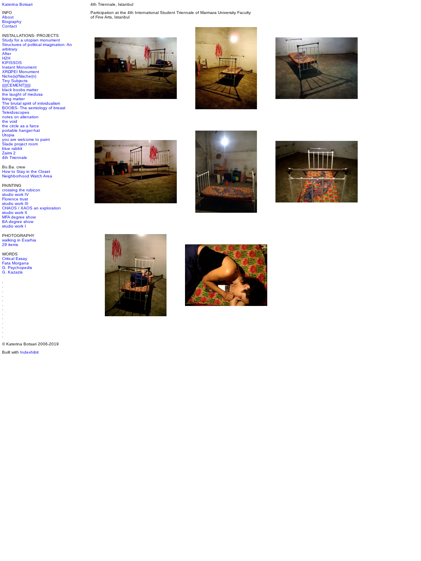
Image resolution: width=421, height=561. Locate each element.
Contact (9, 26)
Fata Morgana (15, 263)
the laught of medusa (22, 94)
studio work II (14, 212)
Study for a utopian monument (31, 40)
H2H (6, 58)
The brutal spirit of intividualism (31, 103)
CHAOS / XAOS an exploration (31, 208)
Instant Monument (19, 67)
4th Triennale (14, 157)
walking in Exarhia (19, 240)
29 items (10, 244)
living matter (13, 99)
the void (9, 121)
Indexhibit (29, 352)
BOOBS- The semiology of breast (33, 108)
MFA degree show (19, 217)
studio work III (15, 203)
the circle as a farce (20, 126)
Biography (11, 21)
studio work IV (15, 194)
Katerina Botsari (17, 4)
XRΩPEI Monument (20, 71)
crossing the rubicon (21, 190)
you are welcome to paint (26, 139)
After (6, 53)
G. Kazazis (12, 272)
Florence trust (15, 199)
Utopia (8, 135)
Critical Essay (14, 258)
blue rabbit (12, 148)
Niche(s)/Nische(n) (19, 76)
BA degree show (17, 221)
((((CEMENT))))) (16, 85)
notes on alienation (20, 117)
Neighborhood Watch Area (27, 176)
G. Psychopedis (17, 267)
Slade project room (20, 144)
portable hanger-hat (21, 130)
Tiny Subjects (15, 80)
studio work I (14, 226)
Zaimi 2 (9, 153)
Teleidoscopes (15, 112)
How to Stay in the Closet (26, 171)
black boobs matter (20, 89)
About (8, 17)
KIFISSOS (12, 62)
